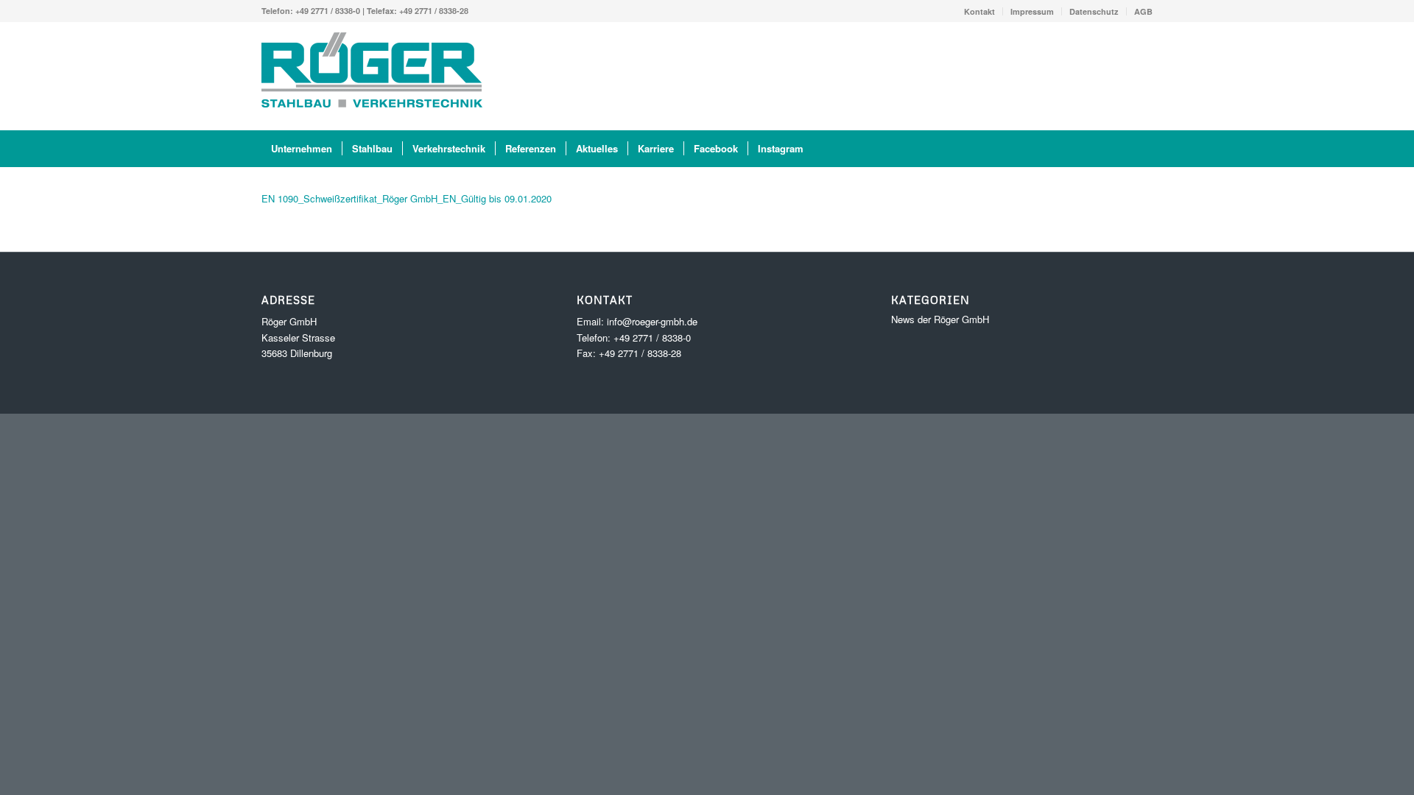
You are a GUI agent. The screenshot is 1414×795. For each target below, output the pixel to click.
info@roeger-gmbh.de (652, 321)
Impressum (1032, 11)
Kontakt (979, 11)
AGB (1143, 11)
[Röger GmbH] (371, 75)
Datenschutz (1094, 11)
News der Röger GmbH (940, 319)
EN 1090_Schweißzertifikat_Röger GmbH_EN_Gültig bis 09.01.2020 (406, 198)
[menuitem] (980, 11)
